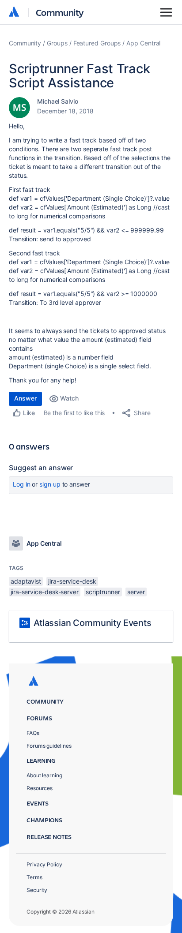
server (136, 592)
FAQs (33, 733)
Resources (40, 788)
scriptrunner (103, 592)
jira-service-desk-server (45, 592)
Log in (21, 484)
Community (60, 12)
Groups (57, 43)
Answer (25, 398)
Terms (34, 877)
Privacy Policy (44, 864)
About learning (44, 775)
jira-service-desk (72, 581)
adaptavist (26, 581)
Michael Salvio (57, 101)
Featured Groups (97, 43)
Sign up (49, 484)
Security (37, 890)
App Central (143, 43)
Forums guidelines (49, 745)
